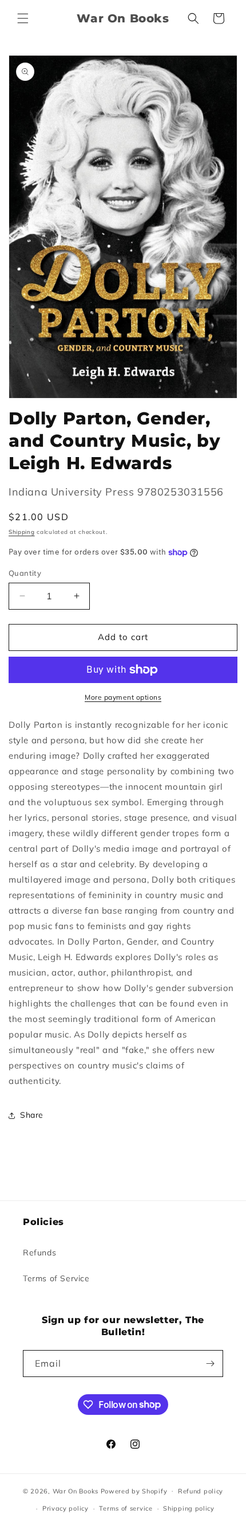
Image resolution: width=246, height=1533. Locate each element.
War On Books (75, 1491)
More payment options (123, 697)
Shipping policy (189, 1508)
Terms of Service (56, 1278)
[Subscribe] (210, 1363)
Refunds (39, 1252)
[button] (22, 18)
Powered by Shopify (134, 1491)
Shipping (22, 532)
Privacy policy (65, 1508)
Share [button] (31, 1115)
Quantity (25, 573)
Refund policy (200, 1491)
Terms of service (125, 1508)
